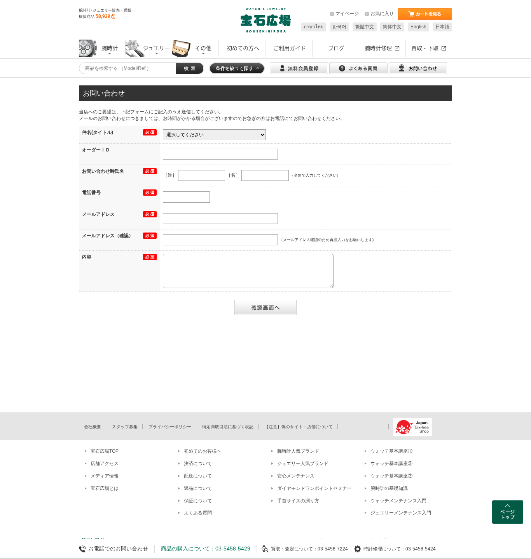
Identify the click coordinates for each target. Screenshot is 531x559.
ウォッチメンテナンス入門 (398, 500)
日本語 (442, 27)
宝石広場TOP (105, 451)
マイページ (347, 13)
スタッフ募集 (125, 426)
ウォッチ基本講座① (391, 451)
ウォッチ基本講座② (391, 463)
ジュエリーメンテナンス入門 (400, 513)
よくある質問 (198, 513)
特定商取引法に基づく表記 (227, 426)
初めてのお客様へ (202, 451)
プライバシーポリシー (169, 426)
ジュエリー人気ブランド (302, 463)
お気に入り (382, 13)
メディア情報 (105, 476)
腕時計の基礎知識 (389, 488)
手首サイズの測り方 (298, 500)
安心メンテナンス (295, 476)
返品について (198, 488)
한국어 (339, 27)
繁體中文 (364, 27)
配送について (198, 476)
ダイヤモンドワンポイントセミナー (314, 488)
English (418, 27)
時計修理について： (384, 549)
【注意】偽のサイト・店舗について (298, 426)
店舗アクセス (105, 463)
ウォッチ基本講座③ (391, 476)
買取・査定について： (294, 549)
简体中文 (392, 27)
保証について (198, 500)
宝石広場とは (105, 488)
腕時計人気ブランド (298, 451)
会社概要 (92, 426)
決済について (198, 463)
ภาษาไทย (313, 27)
